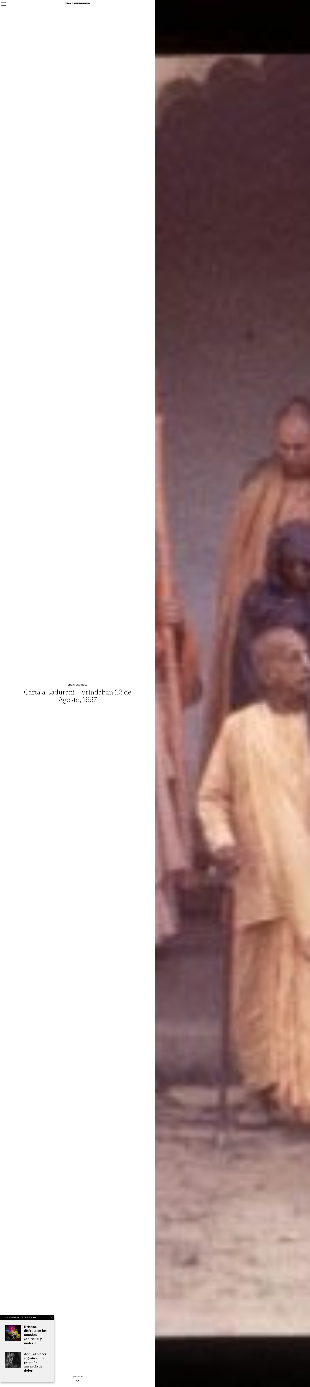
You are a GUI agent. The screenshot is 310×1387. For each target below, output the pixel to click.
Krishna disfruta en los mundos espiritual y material (35, 1335)
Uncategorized (78, 685)
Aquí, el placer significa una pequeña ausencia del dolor (35, 1362)
